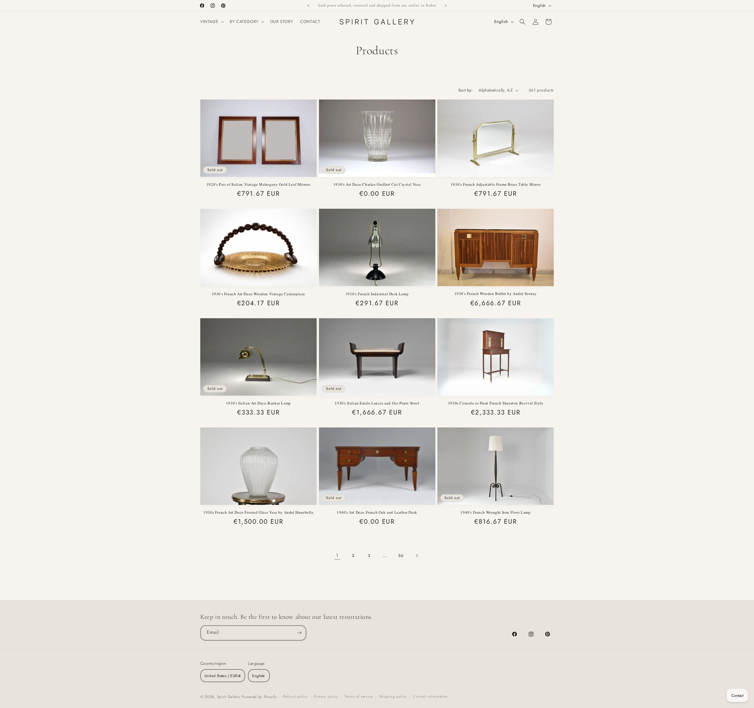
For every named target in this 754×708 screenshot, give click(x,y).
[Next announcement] (445, 5)
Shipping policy (393, 696)
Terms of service (359, 696)
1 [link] (337, 555)
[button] (211, 21)
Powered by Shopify (259, 696)
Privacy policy (326, 696)
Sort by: (465, 90)
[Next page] (416, 555)
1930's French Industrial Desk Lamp (377, 293)
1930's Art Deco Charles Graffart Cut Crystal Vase (377, 184)
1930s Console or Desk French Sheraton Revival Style (495, 403)
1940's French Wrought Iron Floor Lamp (495, 512)
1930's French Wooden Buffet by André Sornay (495, 293)
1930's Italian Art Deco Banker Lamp (258, 403)
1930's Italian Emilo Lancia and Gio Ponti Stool (377, 403)
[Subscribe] (299, 632)
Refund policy (295, 696)
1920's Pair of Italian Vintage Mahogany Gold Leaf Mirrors (258, 184)
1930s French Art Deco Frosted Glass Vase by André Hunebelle (258, 512)
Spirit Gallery (229, 696)
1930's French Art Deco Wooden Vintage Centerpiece (258, 293)
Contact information (430, 696)
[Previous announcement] (308, 5)
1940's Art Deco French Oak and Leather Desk (377, 512)
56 (400, 555)
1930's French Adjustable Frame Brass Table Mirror (495, 184)
